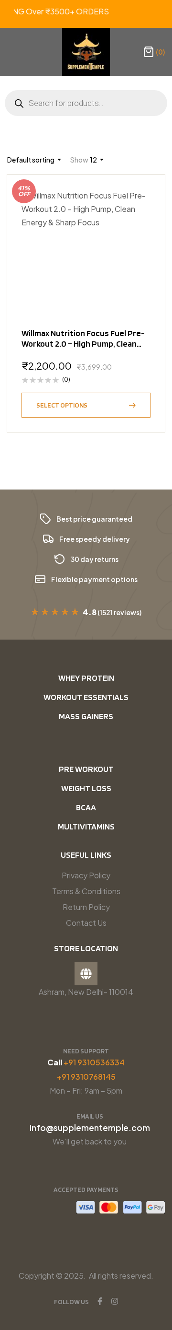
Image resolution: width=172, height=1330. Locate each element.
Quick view (138, 224)
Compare (138, 248)
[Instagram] (114, 1301)
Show (79, 159)
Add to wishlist (138, 201)
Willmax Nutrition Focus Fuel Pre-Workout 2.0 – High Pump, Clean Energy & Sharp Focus (83, 343)
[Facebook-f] (100, 1301)
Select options (61, 405)
